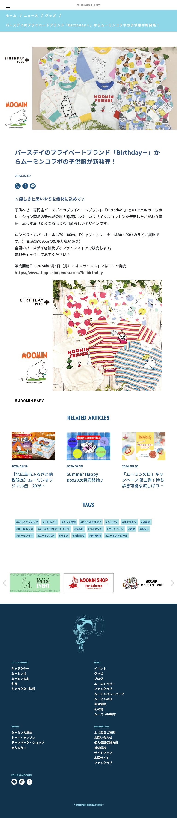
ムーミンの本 (20, 679)
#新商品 (145, 522)
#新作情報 (95, 535)
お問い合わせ (103, 737)
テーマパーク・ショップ (27, 742)
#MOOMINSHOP (90, 522)
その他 (98, 709)
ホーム (11, 15)
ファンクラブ (103, 689)
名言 (14, 684)
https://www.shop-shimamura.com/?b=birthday (59, 272)
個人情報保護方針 (106, 742)
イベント (100, 668)
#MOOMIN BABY (29, 400)
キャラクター (20, 668)
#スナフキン (129, 522)
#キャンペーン (115, 529)
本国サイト (101, 758)
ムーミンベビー (104, 684)
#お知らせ (79, 535)
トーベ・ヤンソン (23, 737)
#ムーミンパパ (46, 535)
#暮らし (144, 529)
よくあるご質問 (104, 732)
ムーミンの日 (103, 699)
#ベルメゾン (95, 529)
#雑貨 (131, 529)
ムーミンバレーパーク (109, 694)
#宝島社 (78, 529)
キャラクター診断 (23, 689)
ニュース (31, 15)
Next (172, 583)
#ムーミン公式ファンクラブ (54, 529)
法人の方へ (18, 748)
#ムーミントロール (116, 535)
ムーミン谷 (18, 673)
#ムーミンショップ (27, 522)
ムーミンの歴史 (21, 732)
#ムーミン (112, 522)
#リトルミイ (50, 522)
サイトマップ (103, 753)
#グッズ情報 (69, 522)
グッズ (50, 15)
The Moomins (19, 662)
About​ (15, 726)
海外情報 (100, 704)
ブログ (98, 679)
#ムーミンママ (24, 535)
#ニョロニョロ (24, 529)
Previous (4, 583)
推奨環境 (100, 748)
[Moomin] (88, 5)
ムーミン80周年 (105, 714)
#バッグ (63, 535)
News (97, 662)
